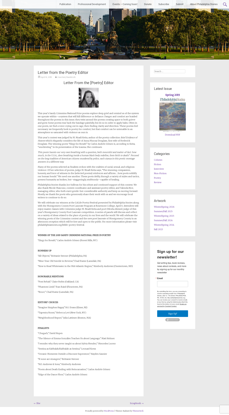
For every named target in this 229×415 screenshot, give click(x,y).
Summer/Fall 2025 (163, 211)
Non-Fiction (160, 173)
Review (157, 182)
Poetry (157, 178)
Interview (159, 169)
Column (158, 160)
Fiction (157, 164)
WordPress (109, 411)
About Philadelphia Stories (204, 4)
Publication (65, 4)
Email (160, 278)
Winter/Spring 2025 (164, 216)
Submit (179, 4)
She (37, 403)
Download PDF (172, 134)
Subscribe (163, 4)
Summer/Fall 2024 (163, 220)
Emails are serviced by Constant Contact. (171, 305)
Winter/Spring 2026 (164, 207)
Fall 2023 (158, 229)
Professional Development (92, 4)
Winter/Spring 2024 (164, 225)
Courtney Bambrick (66, 77)
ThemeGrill (138, 411)
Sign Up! (172, 313)
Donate (148, 4)
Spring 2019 (172, 94)
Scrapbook (137, 403)
